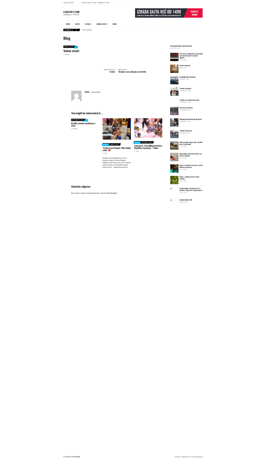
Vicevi (89, 2)
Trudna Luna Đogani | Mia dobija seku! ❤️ (117, 149)
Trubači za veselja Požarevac (189, 100)
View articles (96, 92)
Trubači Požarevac (186, 131)
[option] (142, 30)
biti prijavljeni (111, 193)
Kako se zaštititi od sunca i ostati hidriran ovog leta (191, 166)
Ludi (105, 153)
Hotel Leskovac (87, 30)
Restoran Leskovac (186, 108)
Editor (67, 54)
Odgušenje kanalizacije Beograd (191, 119)
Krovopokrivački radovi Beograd (181, 46)
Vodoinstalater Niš (186, 200)
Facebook (193, 2)
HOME (84, 2)
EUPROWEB (76, 457)
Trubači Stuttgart (185, 89)
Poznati (94, 2)
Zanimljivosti (101, 2)
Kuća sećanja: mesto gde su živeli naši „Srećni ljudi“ (191, 143)
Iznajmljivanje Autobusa (188, 77)
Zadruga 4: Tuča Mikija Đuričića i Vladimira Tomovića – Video (148, 147)
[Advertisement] (185, 276)
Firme (107, 2)
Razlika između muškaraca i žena (83, 124)
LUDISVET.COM (71, 12)
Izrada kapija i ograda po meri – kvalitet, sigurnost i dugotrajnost (191, 189)
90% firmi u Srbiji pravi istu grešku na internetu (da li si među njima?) (191, 56)
